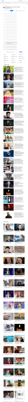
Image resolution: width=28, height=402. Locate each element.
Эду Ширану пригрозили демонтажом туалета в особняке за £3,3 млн (18, 168)
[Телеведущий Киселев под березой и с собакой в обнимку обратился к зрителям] (8, 262)
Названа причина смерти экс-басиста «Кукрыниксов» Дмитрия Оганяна (19, 175)
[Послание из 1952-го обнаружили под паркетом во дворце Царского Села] (19, 251)
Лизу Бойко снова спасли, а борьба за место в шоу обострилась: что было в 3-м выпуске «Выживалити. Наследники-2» (19, 68)
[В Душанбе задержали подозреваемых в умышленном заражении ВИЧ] (19, 240)
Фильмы (17, 10)
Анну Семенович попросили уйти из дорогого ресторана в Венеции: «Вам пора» (19, 206)
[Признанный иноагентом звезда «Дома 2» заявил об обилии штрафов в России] (19, 362)
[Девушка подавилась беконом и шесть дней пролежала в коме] (19, 396)
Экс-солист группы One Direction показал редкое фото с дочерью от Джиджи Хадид (18, 114)
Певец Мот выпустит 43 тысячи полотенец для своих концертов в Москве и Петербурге (19, 214)
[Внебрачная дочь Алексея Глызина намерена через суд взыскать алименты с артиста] (8, 295)
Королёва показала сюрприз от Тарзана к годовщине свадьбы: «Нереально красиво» (19, 106)
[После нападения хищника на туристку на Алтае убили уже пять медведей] (19, 273)
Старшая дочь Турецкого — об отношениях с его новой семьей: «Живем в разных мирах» (18, 145)
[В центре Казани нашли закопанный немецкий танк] (8, 284)
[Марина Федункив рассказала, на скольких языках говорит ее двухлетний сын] (8, 373)
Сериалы (20, 10)
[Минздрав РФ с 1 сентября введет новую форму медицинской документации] (8, 329)
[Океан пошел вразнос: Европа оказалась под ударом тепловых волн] (8, 340)
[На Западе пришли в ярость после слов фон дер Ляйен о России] (8, 273)
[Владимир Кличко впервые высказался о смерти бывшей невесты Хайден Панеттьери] (8, 240)
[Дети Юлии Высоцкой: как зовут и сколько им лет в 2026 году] (19, 295)
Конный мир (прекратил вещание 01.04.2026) (11, 13)
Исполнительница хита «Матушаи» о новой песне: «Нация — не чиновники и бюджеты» (18, 99)
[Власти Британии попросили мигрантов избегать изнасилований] (19, 318)
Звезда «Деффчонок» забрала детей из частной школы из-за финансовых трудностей (18, 160)
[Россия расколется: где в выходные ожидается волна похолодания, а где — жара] (19, 385)
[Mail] (2, 1)
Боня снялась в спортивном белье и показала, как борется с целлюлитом (19, 76)
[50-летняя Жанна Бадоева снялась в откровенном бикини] (19, 373)
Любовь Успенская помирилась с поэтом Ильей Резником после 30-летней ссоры (19, 152)
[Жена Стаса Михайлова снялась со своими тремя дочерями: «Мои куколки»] (19, 340)
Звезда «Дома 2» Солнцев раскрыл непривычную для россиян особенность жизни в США (19, 129)
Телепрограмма (5, 5)
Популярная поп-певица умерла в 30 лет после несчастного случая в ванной (19, 191)
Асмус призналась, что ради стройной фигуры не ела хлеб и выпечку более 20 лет (19, 83)
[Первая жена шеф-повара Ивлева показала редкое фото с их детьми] (8, 251)
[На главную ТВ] (3, 1)
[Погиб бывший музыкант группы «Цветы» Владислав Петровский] (19, 329)
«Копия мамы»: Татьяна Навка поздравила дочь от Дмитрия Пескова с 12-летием (19, 122)
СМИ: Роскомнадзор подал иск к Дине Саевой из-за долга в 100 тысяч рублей (18, 198)
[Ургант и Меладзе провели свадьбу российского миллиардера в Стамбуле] (19, 307)
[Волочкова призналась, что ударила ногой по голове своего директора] (8, 362)
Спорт (24, 10)
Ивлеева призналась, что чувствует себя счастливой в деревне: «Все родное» (19, 91)
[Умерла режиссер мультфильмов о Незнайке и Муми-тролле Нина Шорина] (8, 385)
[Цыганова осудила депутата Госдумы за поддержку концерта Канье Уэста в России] (19, 262)
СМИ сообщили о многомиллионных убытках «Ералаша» (18, 183)
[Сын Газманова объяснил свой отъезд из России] (19, 229)
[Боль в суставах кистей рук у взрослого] (8, 318)
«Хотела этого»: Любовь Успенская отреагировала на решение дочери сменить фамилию (19, 137)
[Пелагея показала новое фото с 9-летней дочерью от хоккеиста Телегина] (8, 351)
